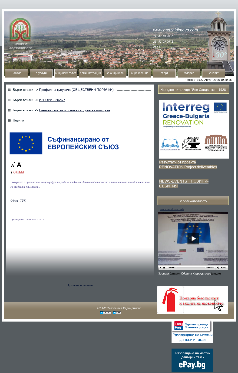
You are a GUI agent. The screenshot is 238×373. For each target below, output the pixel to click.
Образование (140, 73)
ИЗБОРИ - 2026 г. (52, 100)
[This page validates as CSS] (117, 313)
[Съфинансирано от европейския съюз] (64, 154)
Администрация (90, 73)
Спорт (164, 73)
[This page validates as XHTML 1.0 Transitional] (105, 313)
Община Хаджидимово (196, 273)
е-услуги (41, 73)
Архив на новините (80, 285)
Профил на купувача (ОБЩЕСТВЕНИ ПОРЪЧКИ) (76, 90)
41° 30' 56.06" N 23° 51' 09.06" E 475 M (163, 41)
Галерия (189, 73)
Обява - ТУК (18, 200)
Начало (16, 73)
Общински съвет (65, 73)
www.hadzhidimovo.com (175, 30)
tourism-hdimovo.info (172, 209)
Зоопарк (164, 273)
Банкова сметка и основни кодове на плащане (74, 110)
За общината (115, 73)
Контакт (214, 73)
